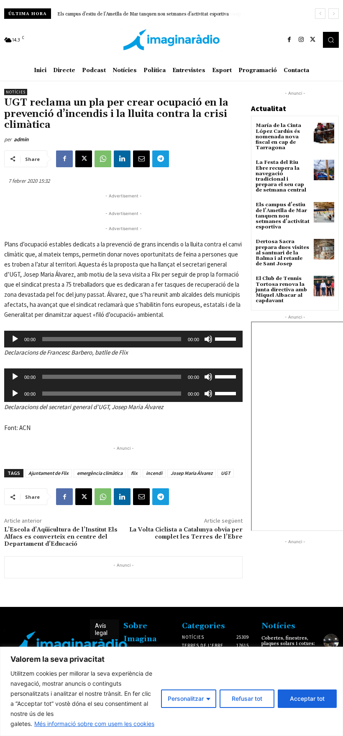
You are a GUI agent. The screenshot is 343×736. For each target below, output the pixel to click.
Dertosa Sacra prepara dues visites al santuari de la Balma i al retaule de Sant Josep (148, 14)
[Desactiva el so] (208, 339)
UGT (225, 473)
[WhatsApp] (103, 158)
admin (21, 139)
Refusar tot (247, 698)
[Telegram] (160, 158)
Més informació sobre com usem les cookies (94, 723)
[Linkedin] (122, 158)
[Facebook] (289, 40)
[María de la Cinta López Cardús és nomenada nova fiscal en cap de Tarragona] (324, 133)
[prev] (320, 13)
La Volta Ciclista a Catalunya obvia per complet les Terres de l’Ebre (186, 533)
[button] (331, 40)
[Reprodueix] (15, 339)
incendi (154, 473)
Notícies (16, 92)
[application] (123, 339)
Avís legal (101, 629)
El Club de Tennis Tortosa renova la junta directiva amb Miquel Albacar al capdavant (281, 289)
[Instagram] (301, 40)
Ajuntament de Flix (48, 473)
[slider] (226, 338)
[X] (313, 40)
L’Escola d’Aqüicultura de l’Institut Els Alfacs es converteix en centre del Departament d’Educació (61, 537)
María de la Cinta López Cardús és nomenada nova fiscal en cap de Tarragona (278, 136)
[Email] (141, 158)
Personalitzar (186, 698)
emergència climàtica (100, 473)
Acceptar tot (307, 698)
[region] (171, 691)
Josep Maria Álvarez (191, 473)
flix (134, 473)
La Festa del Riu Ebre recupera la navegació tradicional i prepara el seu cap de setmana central (281, 176)
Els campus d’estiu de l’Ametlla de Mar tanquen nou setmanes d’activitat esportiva (283, 216)
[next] (333, 13)
